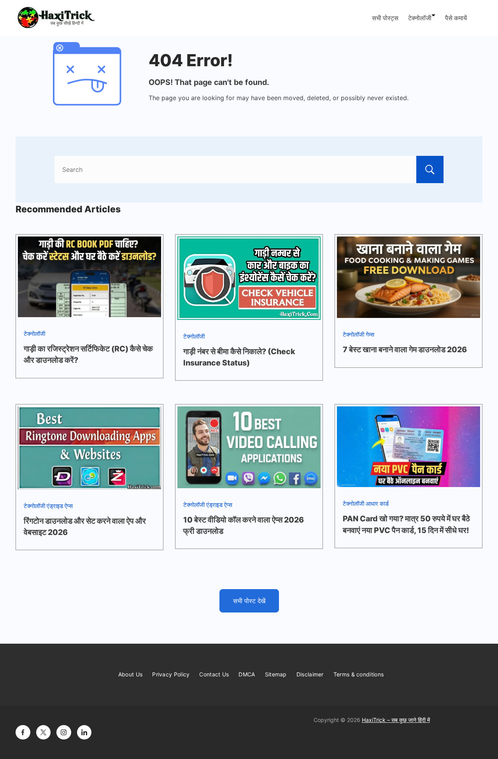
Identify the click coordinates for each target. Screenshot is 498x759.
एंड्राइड (55, 506)
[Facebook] (23, 732)
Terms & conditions (358, 674)
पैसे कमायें (456, 18)
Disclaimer (310, 674)
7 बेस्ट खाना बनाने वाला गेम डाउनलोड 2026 (405, 349)
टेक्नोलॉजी (419, 18)
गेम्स (370, 334)
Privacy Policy (170, 674)
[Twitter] (43, 732)
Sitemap (276, 674)
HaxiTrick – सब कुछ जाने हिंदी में (396, 720)
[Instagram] (63, 732)
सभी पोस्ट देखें (249, 601)
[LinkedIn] (84, 732)
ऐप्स (69, 506)
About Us (130, 674)
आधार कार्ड (377, 503)
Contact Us (214, 674)
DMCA (246, 674)
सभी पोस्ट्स (385, 18)
